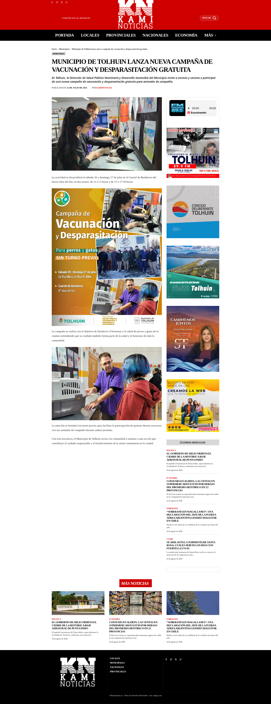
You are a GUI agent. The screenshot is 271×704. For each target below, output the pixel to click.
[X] (62, 2)
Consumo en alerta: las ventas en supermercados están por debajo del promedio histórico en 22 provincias (191, 486)
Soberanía (172, 508)
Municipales (64, 49)
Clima (170, 539)
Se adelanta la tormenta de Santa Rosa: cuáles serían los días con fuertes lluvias (191, 545)
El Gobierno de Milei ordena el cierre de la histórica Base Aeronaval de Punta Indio (189, 456)
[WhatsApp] (66, 2)
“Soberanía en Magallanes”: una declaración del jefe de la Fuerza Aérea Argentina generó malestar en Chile (192, 516)
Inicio (54, 49)
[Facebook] (52, 2)
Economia (172, 478)
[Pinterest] (135, 88)
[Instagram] (57, 2)
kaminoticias (104, 88)
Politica (171, 450)
